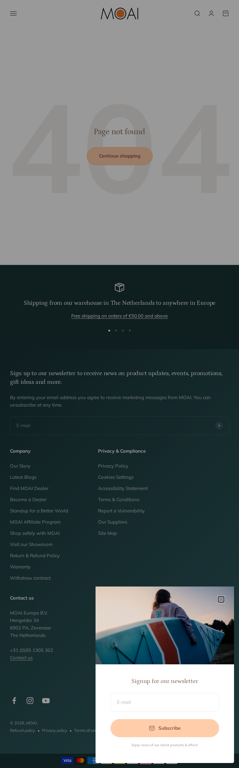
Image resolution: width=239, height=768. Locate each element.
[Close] (221, 599)
